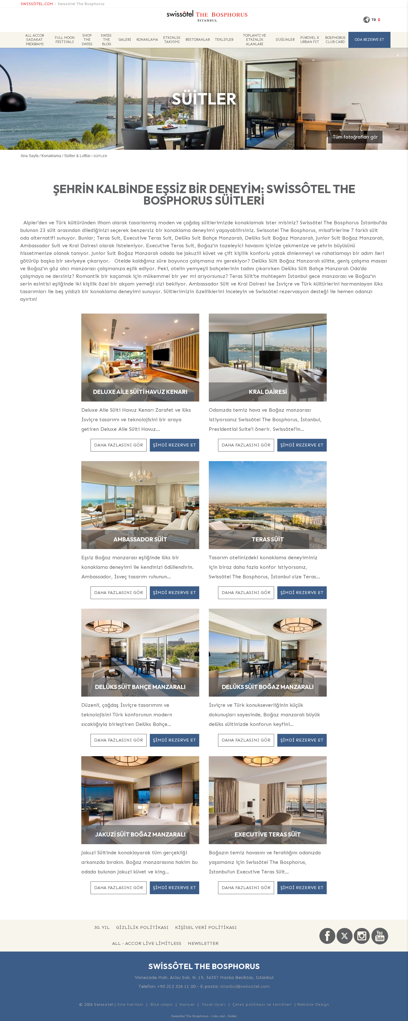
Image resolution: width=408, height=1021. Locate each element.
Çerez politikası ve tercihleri (261, 1004)
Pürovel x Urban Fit (309, 40)
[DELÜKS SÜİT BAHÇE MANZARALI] (140, 652)
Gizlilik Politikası (142, 927)
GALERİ (125, 40)
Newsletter (203, 943)
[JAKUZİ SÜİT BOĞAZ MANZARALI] (140, 799)
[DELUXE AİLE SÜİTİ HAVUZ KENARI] (140, 357)
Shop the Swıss (87, 39)
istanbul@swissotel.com (245, 986)
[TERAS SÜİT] (268, 504)
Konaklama (147, 40)
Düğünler (285, 40)
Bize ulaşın (161, 1004)
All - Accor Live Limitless (146, 943)
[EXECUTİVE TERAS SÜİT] (268, 799)
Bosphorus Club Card (335, 40)
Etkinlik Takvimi (171, 40)
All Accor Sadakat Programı (34, 39)
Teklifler (224, 40)
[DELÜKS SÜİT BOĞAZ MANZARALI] (268, 652)
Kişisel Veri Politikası (206, 927)
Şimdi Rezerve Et (174, 445)
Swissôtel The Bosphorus (81, 4)
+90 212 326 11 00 (176, 986)
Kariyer (187, 1004)
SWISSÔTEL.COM (37, 4)
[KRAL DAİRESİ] (268, 357)
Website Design (313, 1004)
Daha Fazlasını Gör (118, 445)
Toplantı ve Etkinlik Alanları (254, 39)
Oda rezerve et (369, 40)
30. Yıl (102, 927)
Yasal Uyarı (214, 1004)
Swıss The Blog (106, 39)
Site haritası (130, 1004)
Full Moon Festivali (65, 40)
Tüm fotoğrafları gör (355, 137)
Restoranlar (198, 40)
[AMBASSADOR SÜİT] (140, 504)
